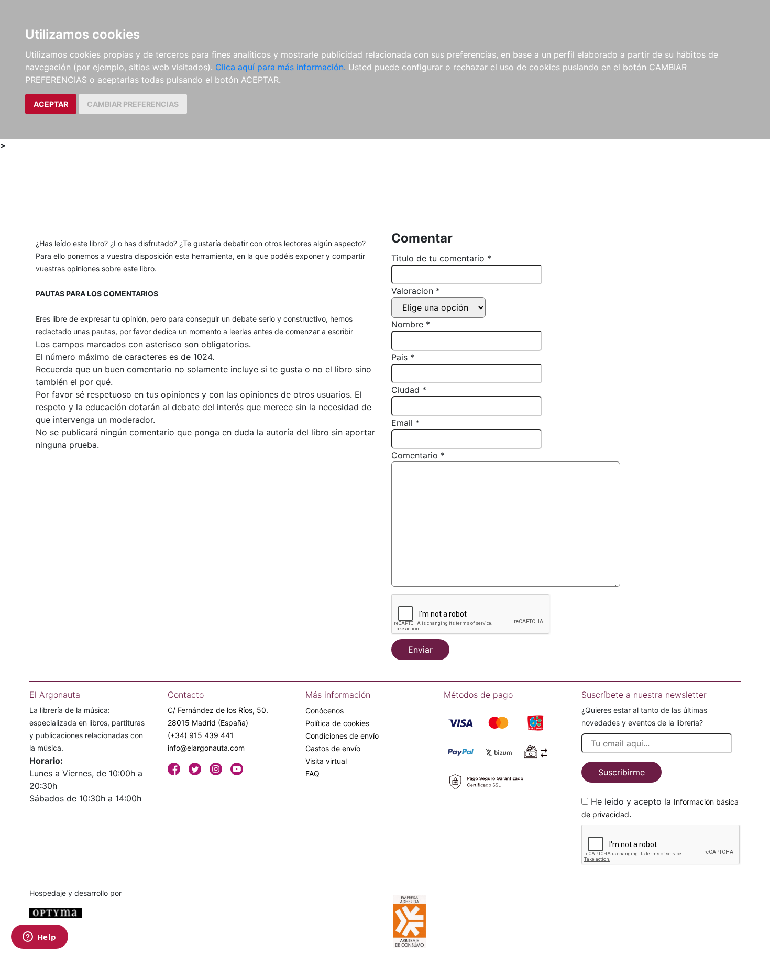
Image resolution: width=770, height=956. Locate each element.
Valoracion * (415, 290)
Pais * (402, 357)
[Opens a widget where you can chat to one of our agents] (39, 938)
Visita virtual (326, 760)
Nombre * (410, 324)
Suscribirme (621, 772)
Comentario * (418, 455)
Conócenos (324, 710)
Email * (405, 422)
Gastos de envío (332, 748)
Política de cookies (337, 723)
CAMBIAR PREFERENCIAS (133, 104)
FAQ (312, 773)
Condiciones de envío (342, 735)
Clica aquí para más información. (280, 67)
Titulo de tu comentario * (441, 258)
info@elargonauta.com (206, 747)
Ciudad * (408, 389)
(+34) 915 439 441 (201, 735)
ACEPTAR (51, 104)
